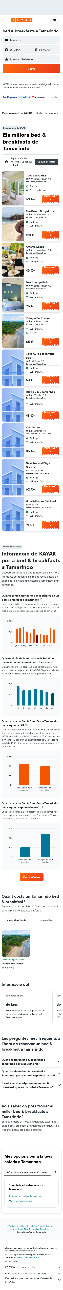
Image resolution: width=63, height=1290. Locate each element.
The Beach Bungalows (40, 211)
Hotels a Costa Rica (19, 1229)
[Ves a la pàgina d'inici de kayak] (21, 20)
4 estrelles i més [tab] (16, 920)
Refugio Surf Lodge (38, 318)
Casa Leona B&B (36, 175)
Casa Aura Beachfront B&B (40, 355)
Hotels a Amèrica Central (41, 1226)
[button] (5, 20)
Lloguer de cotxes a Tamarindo (25, 1196)
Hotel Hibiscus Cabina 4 (41, 501)
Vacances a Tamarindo (20, 1200)
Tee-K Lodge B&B (37, 282)
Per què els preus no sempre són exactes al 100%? (29, 1279)
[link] (32, 877)
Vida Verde (33, 427)
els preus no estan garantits (26, 1257)
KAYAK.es (11, 1226)
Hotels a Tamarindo (40, 1229)
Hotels (22, 1226)
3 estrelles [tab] (46, 920)
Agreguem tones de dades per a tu (25, 1273)
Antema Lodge (35, 246)
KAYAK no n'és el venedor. (20, 1267)
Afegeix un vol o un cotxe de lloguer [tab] (28, 1172)
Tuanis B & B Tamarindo (40, 391)
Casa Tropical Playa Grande (38, 465)
